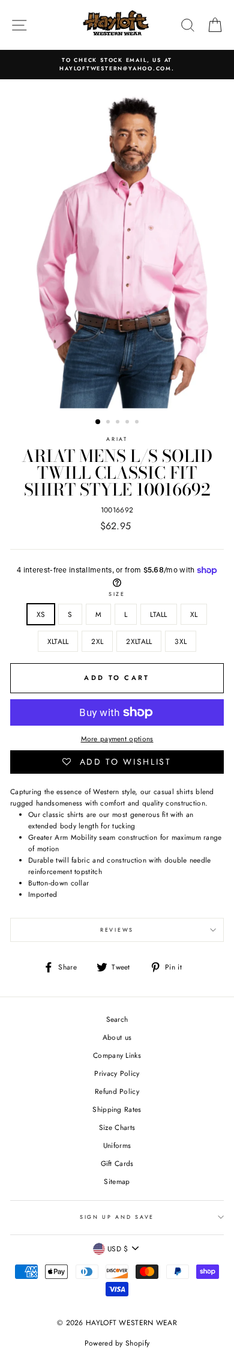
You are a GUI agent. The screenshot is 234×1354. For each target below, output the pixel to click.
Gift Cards (117, 1163)
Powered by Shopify (117, 1343)
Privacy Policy (116, 1073)
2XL (97, 641)
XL (194, 614)
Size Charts (117, 1127)
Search (117, 1019)
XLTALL (58, 641)
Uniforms (117, 1145)
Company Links (117, 1055)
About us (117, 1037)
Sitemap (117, 1181)
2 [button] (109, 423)
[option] (117, 64)
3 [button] (119, 423)
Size (117, 594)
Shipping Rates (116, 1109)
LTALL (158, 614)
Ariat (116, 439)
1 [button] (98, 422)
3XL (181, 641)
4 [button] (128, 423)
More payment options (117, 738)
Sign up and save (117, 1217)
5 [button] (138, 423)
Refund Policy (117, 1091)
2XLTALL (139, 641)
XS (41, 614)
